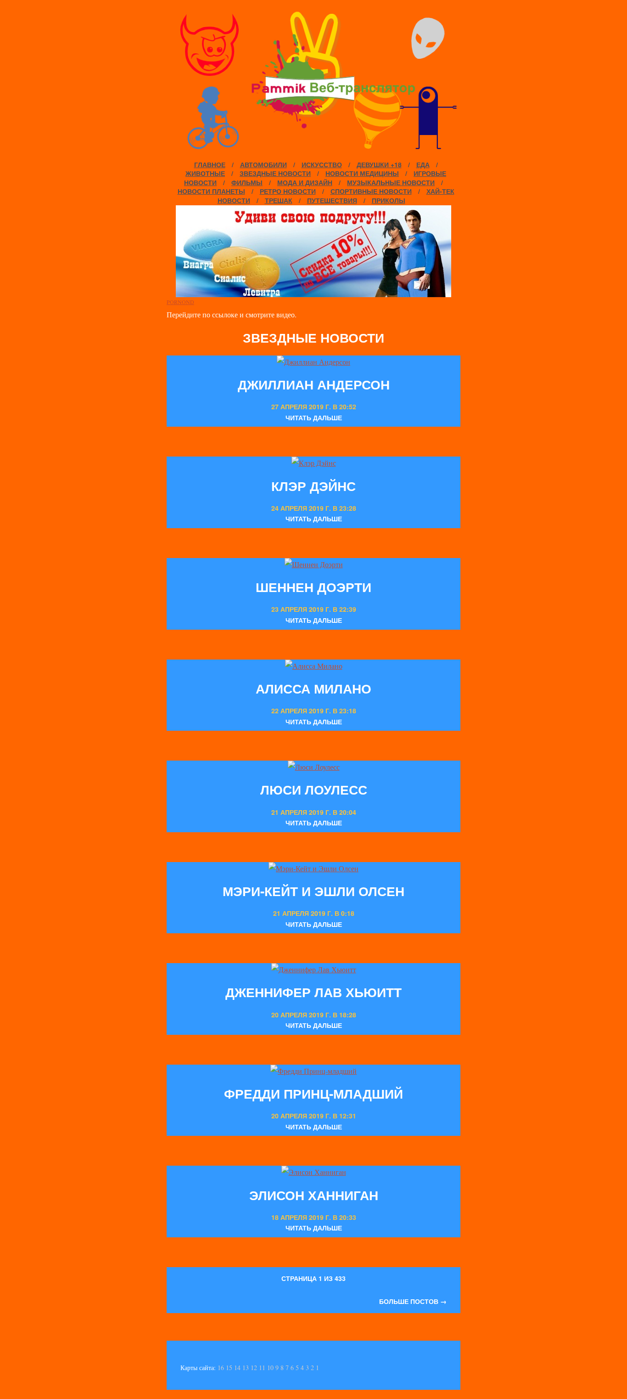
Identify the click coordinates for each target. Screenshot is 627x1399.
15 (229, 1367)
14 (237, 1367)
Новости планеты (211, 191)
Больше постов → (413, 1301)
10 (270, 1367)
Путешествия (332, 200)
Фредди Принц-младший (313, 1093)
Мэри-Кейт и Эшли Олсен (313, 890)
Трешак (278, 200)
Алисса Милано (313, 688)
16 (221, 1367)
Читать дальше (314, 417)
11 (262, 1367)
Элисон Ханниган (313, 1194)
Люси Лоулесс (313, 789)
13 (245, 1367)
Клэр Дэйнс (313, 485)
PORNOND (180, 301)
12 (254, 1367)
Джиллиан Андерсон (314, 384)
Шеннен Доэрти (313, 586)
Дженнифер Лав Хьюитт (313, 991)
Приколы (388, 200)
